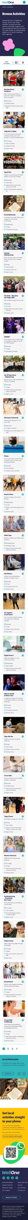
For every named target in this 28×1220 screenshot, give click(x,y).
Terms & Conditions (16, 1215)
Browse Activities (7, 1182)
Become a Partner (11, 1197)
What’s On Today (7, 1188)
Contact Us (21, 1190)
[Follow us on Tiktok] (8, 1178)
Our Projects (6, 1190)
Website (14, 1216)
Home (4, 7)
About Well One (22, 1182)
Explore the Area (7, 1185)
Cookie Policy (6, 1215)
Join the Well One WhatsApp (12, 1136)
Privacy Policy (20, 1213)
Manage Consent (6, 1216)
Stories (20, 1185)
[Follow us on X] (16, 1178)
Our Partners (22, 1188)
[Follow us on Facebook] (12, 1178)
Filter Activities (7, 62)
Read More (8, 1073)
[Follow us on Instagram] (3, 1178)
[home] (8, 2)
